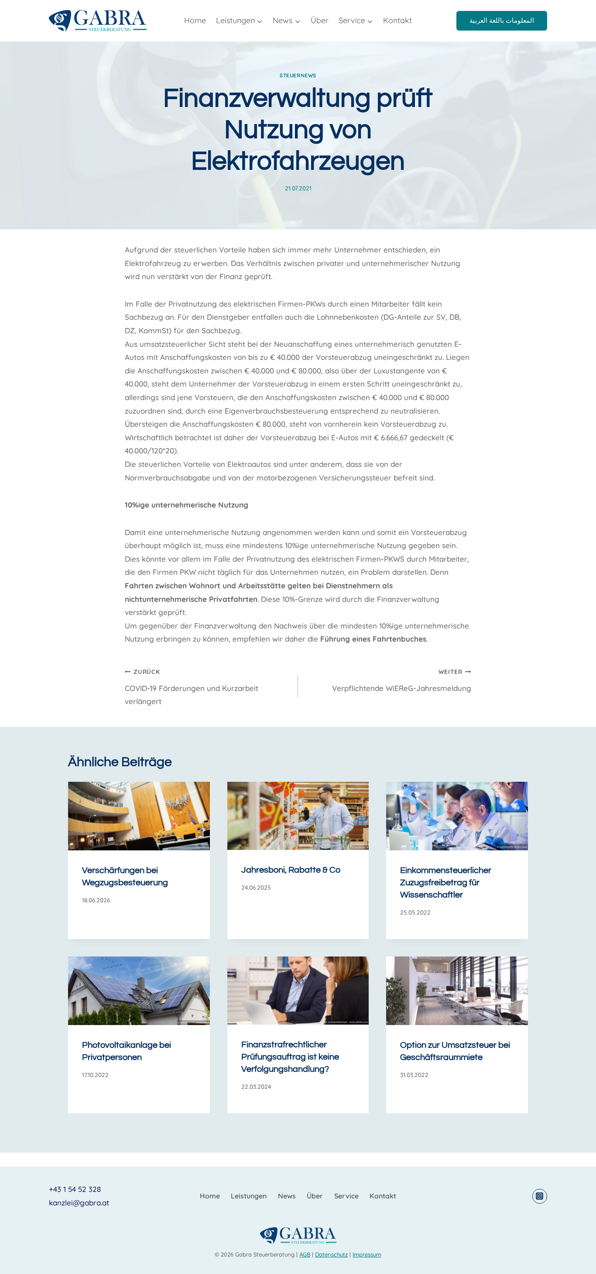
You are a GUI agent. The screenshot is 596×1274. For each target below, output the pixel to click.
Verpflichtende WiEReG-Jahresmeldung (401, 680)
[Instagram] (539, 1196)
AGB (304, 1254)
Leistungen (249, 1195)
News (287, 1195)
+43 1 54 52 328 (75, 1189)
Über (320, 20)
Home (195, 20)
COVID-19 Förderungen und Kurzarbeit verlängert (191, 687)
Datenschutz (331, 1254)
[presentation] (139, 816)
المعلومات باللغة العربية (501, 20)
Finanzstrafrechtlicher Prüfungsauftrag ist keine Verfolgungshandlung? (290, 1057)
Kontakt (397, 20)
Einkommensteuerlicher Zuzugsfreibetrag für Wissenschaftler (445, 882)
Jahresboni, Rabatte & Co (290, 870)
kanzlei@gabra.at (79, 1202)
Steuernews (298, 75)
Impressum (367, 1254)
